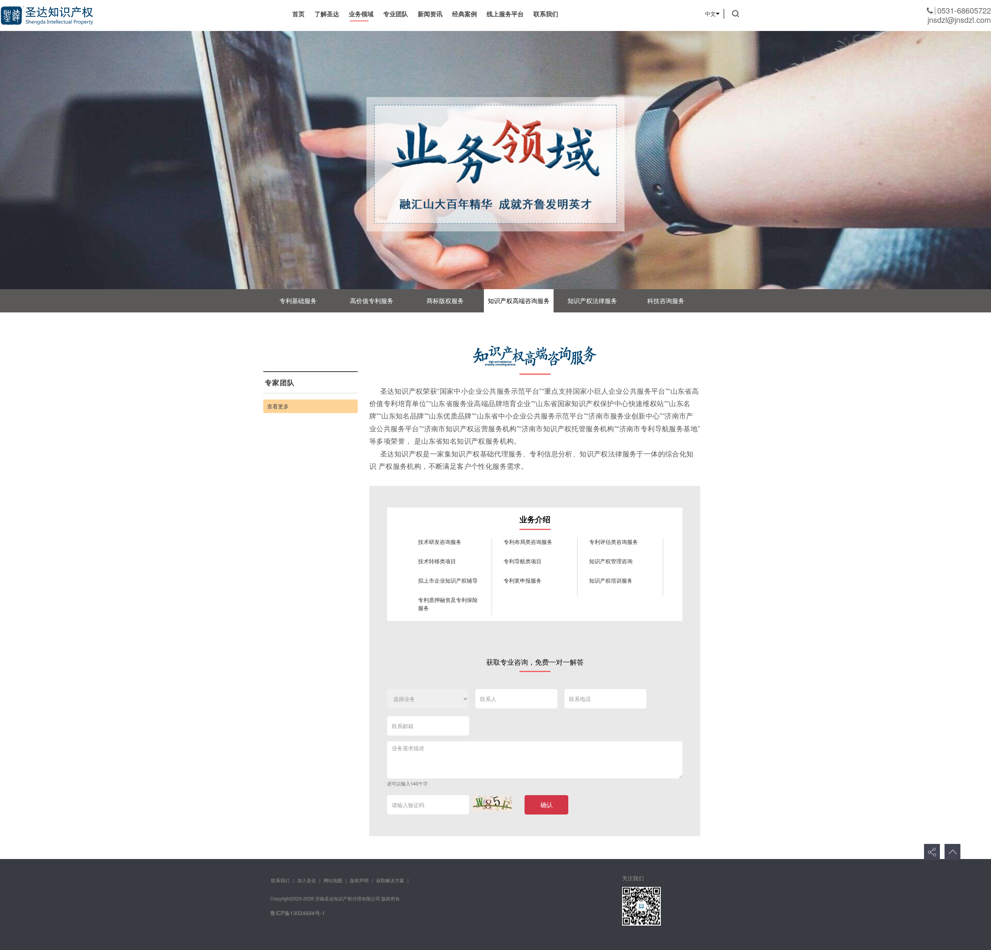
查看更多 (278, 406)
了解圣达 (326, 13)
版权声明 (359, 880)
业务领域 (361, 13)
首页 (298, 13)
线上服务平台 (505, 13)
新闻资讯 (430, 13)
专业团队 (395, 13)
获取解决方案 (390, 880)
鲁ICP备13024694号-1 (297, 913)
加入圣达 (306, 880)
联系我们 (545, 13)
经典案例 (464, 13)
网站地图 (333, 880)
